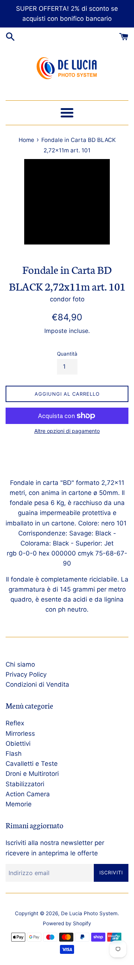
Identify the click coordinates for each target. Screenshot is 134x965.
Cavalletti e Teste (32, 763)
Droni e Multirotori (32, 773)
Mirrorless (20, 733)
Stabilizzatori (25, 784)
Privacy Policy (26, 674)
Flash (14, 753)
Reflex (15, 723)
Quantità (67, 354)
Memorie (19, 804)
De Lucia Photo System (89, 913)
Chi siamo (20, 664)
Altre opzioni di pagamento (67, 431)
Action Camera (28, 794)
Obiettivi (18, 743)
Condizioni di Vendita (37, 684)
